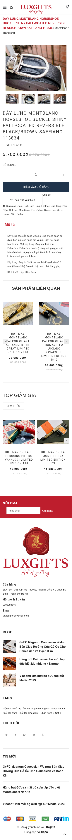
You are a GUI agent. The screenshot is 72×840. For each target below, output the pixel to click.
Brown (6, 214)
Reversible (37, 210)
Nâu (13, 214)
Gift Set (13, 210)
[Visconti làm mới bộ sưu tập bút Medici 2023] (9, 680)
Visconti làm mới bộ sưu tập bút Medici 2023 (41, 678)
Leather (45, 206)
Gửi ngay (47, 510)
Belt (26, 206)
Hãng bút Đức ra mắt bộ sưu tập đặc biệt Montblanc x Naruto (42, 661)
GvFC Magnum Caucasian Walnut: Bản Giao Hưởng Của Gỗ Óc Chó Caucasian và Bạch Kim (43, 646)
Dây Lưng (35, 206)
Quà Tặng (56, 206)
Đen (54, 210)
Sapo (44, 832)
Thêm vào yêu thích (24, 200)
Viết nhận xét (15, 145)
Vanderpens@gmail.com (16, 615)
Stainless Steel (14, 206)
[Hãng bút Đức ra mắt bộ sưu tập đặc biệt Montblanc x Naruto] (9, 663)
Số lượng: (9, 165)
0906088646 (9, 604)
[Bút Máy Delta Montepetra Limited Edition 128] (53, 432)
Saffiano (21, 214)
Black (47, 210)
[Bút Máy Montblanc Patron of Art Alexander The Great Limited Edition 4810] (18, 313)
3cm (59, 210)
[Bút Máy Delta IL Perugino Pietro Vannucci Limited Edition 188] (19, 432)
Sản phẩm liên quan (36, 288)
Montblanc (24, 210)
